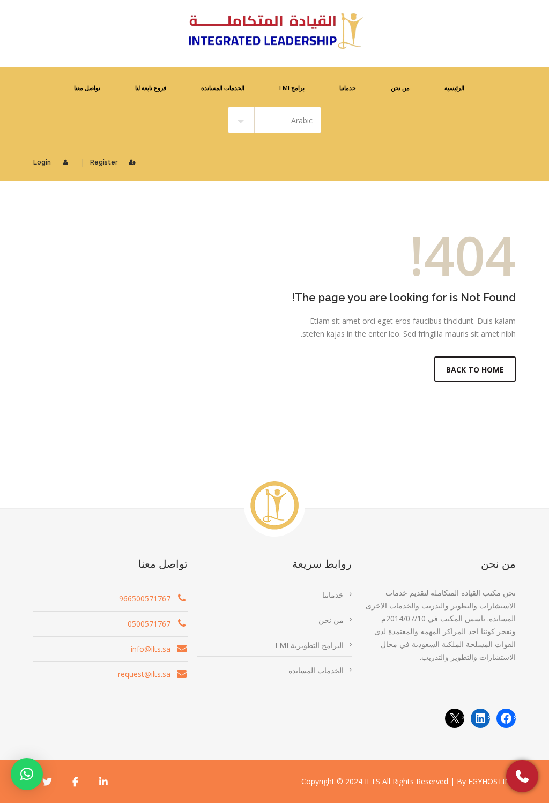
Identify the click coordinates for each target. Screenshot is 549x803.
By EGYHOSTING (486, 781)
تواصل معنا (87, 88)
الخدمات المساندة (222, 88)
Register (103, 162)
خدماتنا (347, 88)
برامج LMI (292, 88)
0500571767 (149, 624)
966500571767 (144, 598)
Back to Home (475, 370)
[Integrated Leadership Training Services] (274, 31)
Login (42, 162)
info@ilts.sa (150, 649)
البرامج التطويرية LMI (309, 645)
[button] (27, 774)
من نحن (400, 88)
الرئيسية (454, 88)
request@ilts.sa (144, 674)
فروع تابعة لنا (150, 88)
